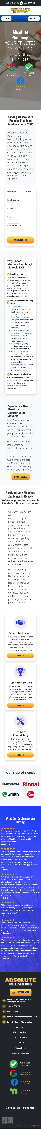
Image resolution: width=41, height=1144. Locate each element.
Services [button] (20, 1027)
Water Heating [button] (20, 1032)
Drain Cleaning (17, 317)
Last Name (26, 191)
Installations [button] (20, 1037)
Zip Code (11, 217)
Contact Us (21, 240)
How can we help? (14, 226)
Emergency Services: (19, 364)
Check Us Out (25, 1093)
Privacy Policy (20, 1048)
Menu (7, 18)
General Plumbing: (18, 306)
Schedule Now (22, 992)
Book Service (20, 476)
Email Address (13, 200)
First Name (11, 191)
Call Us (33, 18)
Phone (10, 208)
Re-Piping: (15, 343)
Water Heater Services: (20, 330)
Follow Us (20, 89)
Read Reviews (11, 75)
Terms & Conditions (20, 1054)
